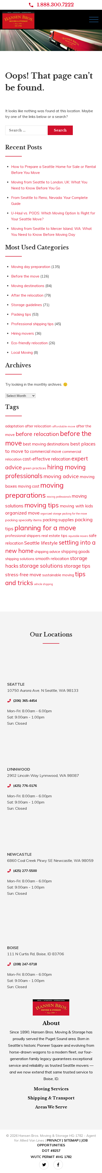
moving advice (61, 476)
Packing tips (21, 314)
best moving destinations (46, 443)
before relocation (37, 433)
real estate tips (54, 535)
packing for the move (74, 513)
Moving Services (51, 1089)
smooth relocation (52, 558)
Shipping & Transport (51, 1098)
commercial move (45, 451)
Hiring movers (22, 333)
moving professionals (59, 496)
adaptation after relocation (28, 426)
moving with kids (76, 505)
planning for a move (45, 527)
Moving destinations (27, 285)
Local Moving (22, 352)
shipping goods (75, 551)
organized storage (51, 513)
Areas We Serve (51, 1107)
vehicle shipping (43, 584)
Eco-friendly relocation (29, 343)
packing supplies (58, 519)
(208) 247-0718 (25, 964)
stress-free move (23, 574)
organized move (22, 513)
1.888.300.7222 (55, 5)
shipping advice (47, 551)
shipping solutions (19, 558)
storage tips (77, 566)
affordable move (63, 426)
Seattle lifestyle (41, 543)
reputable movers (78, 536)
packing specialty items (23, 520)
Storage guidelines (26, 305)
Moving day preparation (30, 266)
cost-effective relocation (46, 459)
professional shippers (23, 535)
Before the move (25, 276)
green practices (34, 468)
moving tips (41, 505)
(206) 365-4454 (25, 700)
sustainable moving (58, 575)
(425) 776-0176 (25, 786)
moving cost (28, 486)
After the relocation (27, 295)
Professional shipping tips (32, 324)
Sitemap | (72, 1140)
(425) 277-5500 (25, 871)
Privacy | (55, 1140)
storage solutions (41, 565)
